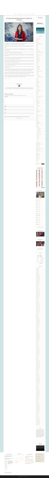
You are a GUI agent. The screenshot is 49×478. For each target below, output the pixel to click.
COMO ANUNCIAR (38, 456)
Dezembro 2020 (38, 349)
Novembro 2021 (38, 336)
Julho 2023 (37, 312)
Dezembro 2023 (38, 306)
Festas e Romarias (39, 71)
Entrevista (37, 92)
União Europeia (38, 158)
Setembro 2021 (38, 338)
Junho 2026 (37, 270)
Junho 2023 (37, 313)
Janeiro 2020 (37, 362)
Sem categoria (8, 78)
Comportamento (38, 58)
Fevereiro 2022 (38, 332)
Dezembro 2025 (38, 277)
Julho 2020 (37, 355)
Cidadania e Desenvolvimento (40, 52)
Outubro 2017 (38, 394)
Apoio (37, 46)
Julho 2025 (37, 283)
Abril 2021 (37, 344)
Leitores (37, 109)
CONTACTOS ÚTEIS (38, 458)
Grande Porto (39, 129)
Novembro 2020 (38, 350)
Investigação (37, 102)
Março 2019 (37, 374)
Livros (37, 72)
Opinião (37, 121)
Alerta (37, 41)
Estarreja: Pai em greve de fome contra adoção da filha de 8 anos (9, 456)
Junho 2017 (37, 399)
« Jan (15, 462)
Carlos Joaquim (22, 21)
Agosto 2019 (37, 368)
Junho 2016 (37, 413)
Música (37, 74)
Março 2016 (37, 417)
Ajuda (37, 40)
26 (16, 461)
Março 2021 (37, 345)
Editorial (37, 84)
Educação (37, 85)
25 (15, 461)
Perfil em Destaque (38, 123)
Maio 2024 (37, 300)
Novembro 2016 (38, 407)
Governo (37, 98)
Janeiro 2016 (37, 419)
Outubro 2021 (38, 337)
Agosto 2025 (37, 282)
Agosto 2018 (37, 382)
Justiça (37, 104)
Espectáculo (38, 68)
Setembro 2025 (38, 281)
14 (19, 458)
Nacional (37, 116)
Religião (37, 147)
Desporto (37, 79)
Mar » (17, 462)
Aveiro (38, 137)
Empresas (37, 91)
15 (20, 458)
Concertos (38, 75)
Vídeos (37, 160)
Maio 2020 (37, 357)
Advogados (38, 105)
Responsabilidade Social (39, 148)
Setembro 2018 (38, 381)
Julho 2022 (37, 326)
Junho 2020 (37, 356)
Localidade (38, 130)
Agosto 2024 (37, 296)
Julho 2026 (37, 269)
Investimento (37, 103)
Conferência (37, 60)
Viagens (37, 159)
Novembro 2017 (38, 393)
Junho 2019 (37, 370)
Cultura (37, 65)
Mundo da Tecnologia (39, 115)
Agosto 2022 (37, 325)
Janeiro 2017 (37, 405)
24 (7, 457)
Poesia (37, 78)
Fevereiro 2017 (38, 404)
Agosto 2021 (37, 339)
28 (19, 461)
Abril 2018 (37, 387)
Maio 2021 (37, 343)
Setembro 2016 (38, 410)
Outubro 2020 (38, 351)
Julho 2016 (37, 412)
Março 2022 (37, 331)
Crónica (37, 64)
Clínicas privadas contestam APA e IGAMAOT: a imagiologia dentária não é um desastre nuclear (10, 462)
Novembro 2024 (38, 293)
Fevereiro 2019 (38, 375)
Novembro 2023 (38, 307)
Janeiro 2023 (37, 319)
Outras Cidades (39, 131)
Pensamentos (38, 122)
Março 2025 (37, 288)
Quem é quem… (38, 146)
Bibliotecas (38, 67)
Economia (37, 83)
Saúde (37, 152)
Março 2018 (37, 388)
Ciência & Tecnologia (39, 54)
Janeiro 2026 (37, 276)
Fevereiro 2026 (38, 275)
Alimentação (37, 42)
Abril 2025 (37, 287)
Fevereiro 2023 (38, 318)
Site (5, 112)
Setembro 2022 (38, 324)
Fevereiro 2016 (38, 418)
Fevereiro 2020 (38, 361)
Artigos (37, 48)
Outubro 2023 (38, 308)
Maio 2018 (37, 386)
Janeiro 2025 (37, 290)
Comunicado (37, 59)
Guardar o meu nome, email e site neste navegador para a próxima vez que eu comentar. (17, 116)
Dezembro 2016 (38, 406)
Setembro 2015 (38, 424)
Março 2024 (37, 302)
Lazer (37, 108)
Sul (37, 141)
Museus (38, 73)
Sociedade (37, 154)
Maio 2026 (37, 271)
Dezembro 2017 (38, 392)
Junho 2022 (37, 327)
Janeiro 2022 (37, 333)
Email (5, 109)
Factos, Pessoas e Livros (39, 96)
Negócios (37, 117)
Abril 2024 (37, 301)
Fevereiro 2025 (38, 289)
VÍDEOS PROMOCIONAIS (40, 227)
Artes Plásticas (38, 66)
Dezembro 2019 (38, 363)
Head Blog (28, 476)
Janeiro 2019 (37, 376)
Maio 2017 (37, 400)
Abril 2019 (37, 373)
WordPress (23, 476)
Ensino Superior (39, 86)
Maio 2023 (37, 314)
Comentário (6, 96)
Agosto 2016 (37, 411)
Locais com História (38, 110)
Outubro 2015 (38, 423)
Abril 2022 (37, 330)
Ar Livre (37, 47)
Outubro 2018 (38, 380)
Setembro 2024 (38, 295)
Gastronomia (37, 97)
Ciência (37, 53)
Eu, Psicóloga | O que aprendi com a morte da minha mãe (9, 458)
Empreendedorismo (38, 90)
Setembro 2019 (38, 367)
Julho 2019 (37, 369)
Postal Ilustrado (38, 142)
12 (16, 458)
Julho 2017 (37, 398)
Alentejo (38, 135)
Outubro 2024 (38, 294)
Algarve (38, 136)
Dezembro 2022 (38, 320)
